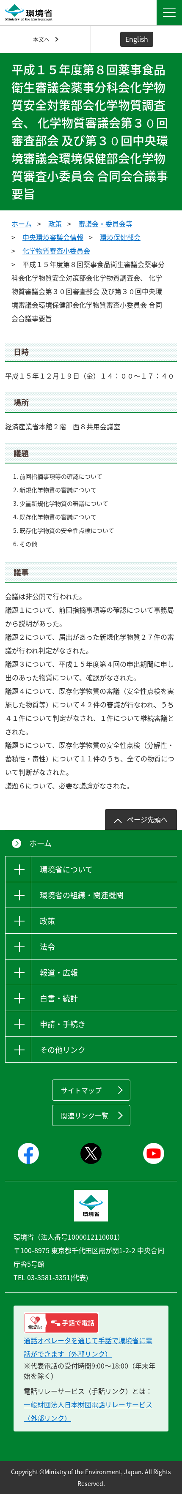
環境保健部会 (120, 237)
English (136, 39)
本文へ (41, 39)
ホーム (21, 223)
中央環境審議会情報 (52, 237)
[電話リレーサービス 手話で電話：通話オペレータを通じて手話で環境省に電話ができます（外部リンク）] (91, 1322)
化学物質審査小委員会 (56, 250)
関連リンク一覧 (84, 1115)
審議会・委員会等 (105, 223)
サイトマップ (81, 1090)
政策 (55, 223)
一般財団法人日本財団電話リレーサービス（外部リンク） (88, 1411)
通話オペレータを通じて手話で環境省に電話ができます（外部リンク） (88, 1347)
